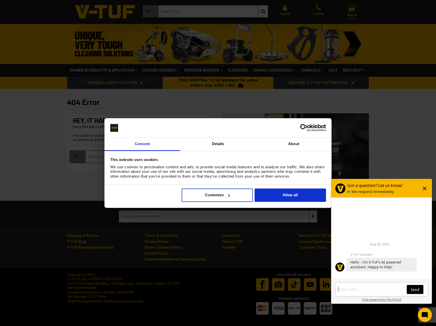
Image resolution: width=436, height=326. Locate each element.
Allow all (290, 195)
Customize (214, 195)
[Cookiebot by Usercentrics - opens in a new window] (304, 128)
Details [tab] (218, 144)
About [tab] (293, 144)
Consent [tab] (142, 144)
